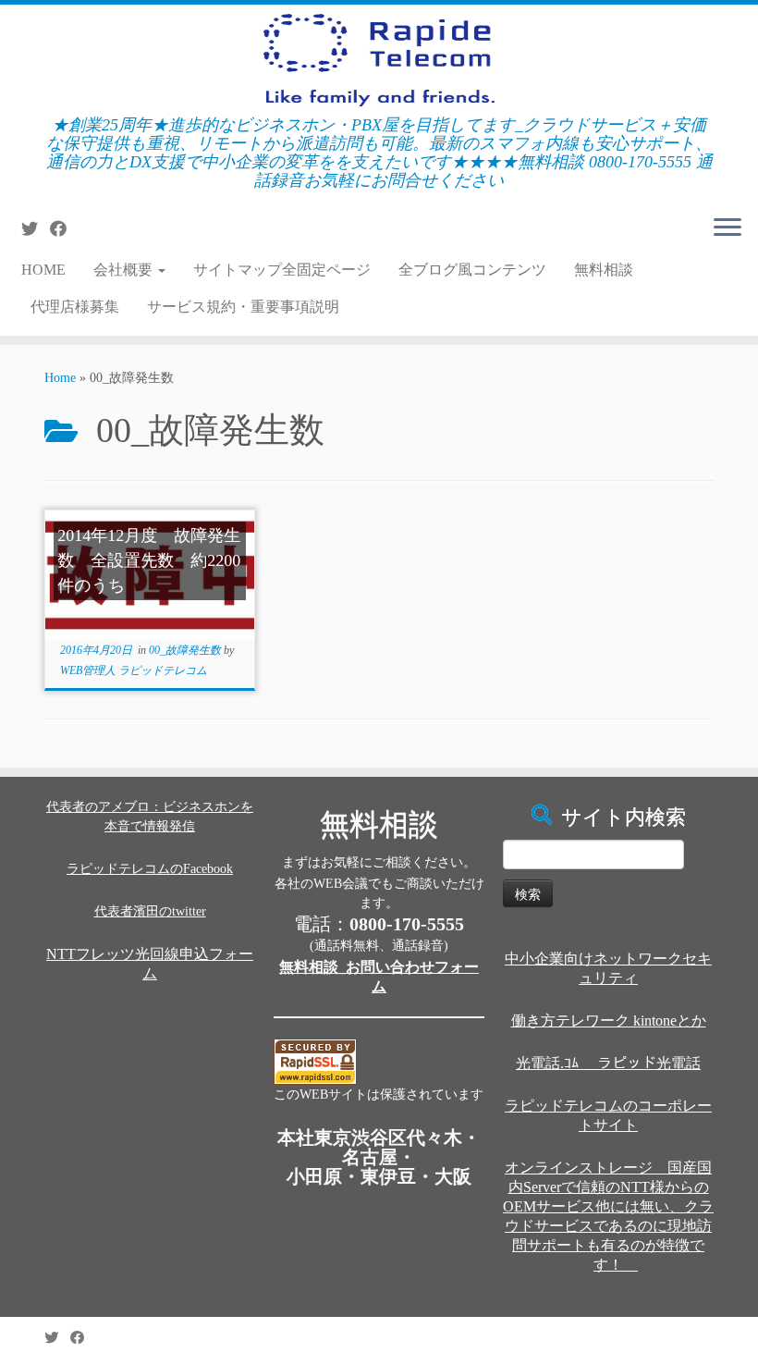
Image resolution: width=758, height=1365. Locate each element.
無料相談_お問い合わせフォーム (379, 976)
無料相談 (603, 269)
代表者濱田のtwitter (150, 911)
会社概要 (124, 269)
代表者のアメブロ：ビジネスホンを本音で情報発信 (149, 816)
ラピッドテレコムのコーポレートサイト (608, 1115)
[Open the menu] (727, 228)
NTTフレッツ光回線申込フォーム (149, 963)
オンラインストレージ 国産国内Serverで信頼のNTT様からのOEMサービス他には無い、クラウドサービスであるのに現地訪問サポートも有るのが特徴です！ (608, 1216)
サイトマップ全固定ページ (282, 269)
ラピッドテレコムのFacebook (150, 869)
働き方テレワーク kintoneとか (608, 1020)
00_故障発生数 (186, 650)
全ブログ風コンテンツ (472, 269)
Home (60, 378)
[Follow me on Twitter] (35, 229)
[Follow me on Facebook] (64, 229)
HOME (43, 269)
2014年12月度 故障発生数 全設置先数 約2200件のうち (148, 560)
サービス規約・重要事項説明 (243, 306)
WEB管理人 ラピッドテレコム (133, 670)
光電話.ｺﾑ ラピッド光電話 (608, 1063)
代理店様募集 (75, 306)
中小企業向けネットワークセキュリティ (608, 968)
